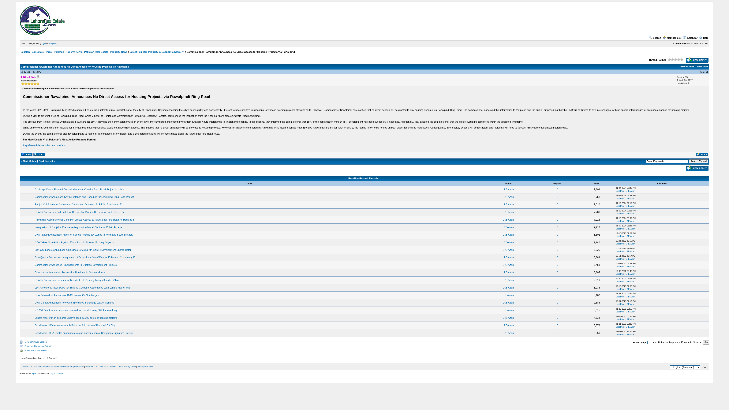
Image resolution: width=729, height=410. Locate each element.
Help (705, 37)
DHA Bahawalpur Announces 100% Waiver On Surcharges (67, 295)
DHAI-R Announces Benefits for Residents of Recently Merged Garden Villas (77, 280)
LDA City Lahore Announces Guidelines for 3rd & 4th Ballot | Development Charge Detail (83, 249)
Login (43, 43)
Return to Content (108, 366)
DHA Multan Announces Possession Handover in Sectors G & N (70, 272)
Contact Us (27, 366)
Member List (674, 37)
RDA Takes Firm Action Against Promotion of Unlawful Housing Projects (74, 242)
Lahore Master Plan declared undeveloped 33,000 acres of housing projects (76, 317)
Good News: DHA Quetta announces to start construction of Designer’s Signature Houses (84, 333)
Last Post (620, 191)
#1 (707, 72)
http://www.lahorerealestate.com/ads (44, 145)
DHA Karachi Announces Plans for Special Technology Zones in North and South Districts (84, 234)
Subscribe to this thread (36, 350)
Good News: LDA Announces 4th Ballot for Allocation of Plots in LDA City (75, 325)
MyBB (34, 373)
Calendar (692, 37)
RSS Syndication (145, 366)
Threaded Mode (686, 66)
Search (657, 37)
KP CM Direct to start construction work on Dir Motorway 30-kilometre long (76, 310)
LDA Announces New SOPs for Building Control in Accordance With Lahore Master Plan (83, 287)
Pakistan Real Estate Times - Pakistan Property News (51, 51)
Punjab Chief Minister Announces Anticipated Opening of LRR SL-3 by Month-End (79, 204)
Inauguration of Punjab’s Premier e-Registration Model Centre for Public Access (78, 227)
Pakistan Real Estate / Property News (105, 51)
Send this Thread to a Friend (38, 346)
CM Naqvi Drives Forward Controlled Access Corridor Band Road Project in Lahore (80, 189)
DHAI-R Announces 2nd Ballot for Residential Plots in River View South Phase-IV (79, 212)
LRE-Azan (508, 189)
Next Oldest (29, 161)
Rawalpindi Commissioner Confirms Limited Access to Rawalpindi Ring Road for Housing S (85, 219)
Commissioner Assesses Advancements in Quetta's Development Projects (76, 264)
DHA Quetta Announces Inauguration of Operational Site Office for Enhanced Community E (85, 257)
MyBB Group (57, 373)
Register (53, 43)
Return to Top (91, 366)
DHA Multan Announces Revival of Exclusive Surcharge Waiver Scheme (74, 302)
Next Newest (46, 161)
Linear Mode (702, 66)
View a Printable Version (36, 342)
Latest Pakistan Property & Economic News (155, 51)
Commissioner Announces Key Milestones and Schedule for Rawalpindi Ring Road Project (84, 197)
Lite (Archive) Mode (127, 366)
